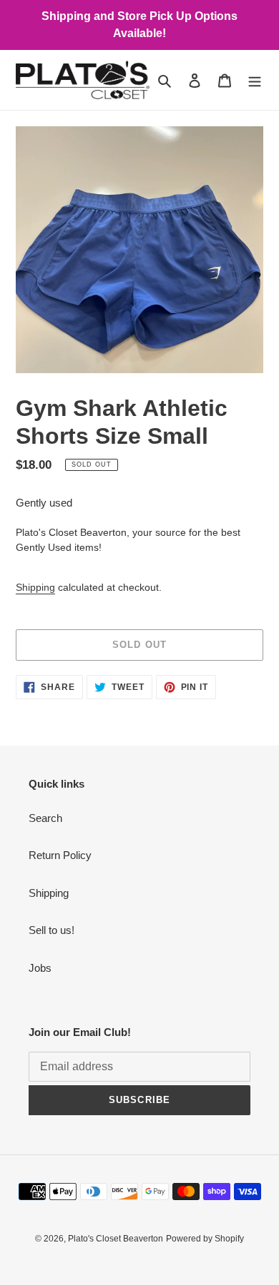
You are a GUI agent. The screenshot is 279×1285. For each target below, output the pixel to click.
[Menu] (255, 80)
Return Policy (60, 855)
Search (45, 818)
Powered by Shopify (205, 1239)
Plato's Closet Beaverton (115, 1239)
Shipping (35, 587)
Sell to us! (51, 930)
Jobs (40, 968)
